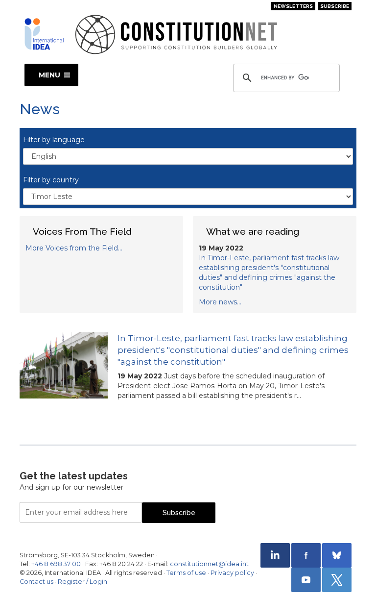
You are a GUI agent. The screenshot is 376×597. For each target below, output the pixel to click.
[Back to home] (44, 33)
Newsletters (293, 6)
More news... (220, 302)
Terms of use (186, 572)
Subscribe (334, 6)
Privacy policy (232, 572)
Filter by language (54, 139)
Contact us (36, 581)
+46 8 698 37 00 (56, 564)
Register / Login (82, 581)
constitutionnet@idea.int (209, 564)
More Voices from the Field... (73, 248)
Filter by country (51, 179)
